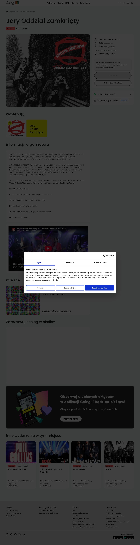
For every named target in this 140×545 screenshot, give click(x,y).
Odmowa (40, 288)
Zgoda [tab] (39, 263)
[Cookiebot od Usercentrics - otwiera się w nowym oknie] (105, 256)
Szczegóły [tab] (70, 263)
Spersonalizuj (69, 288)
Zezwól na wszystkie (99, 288)
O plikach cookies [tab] (100, 263)
